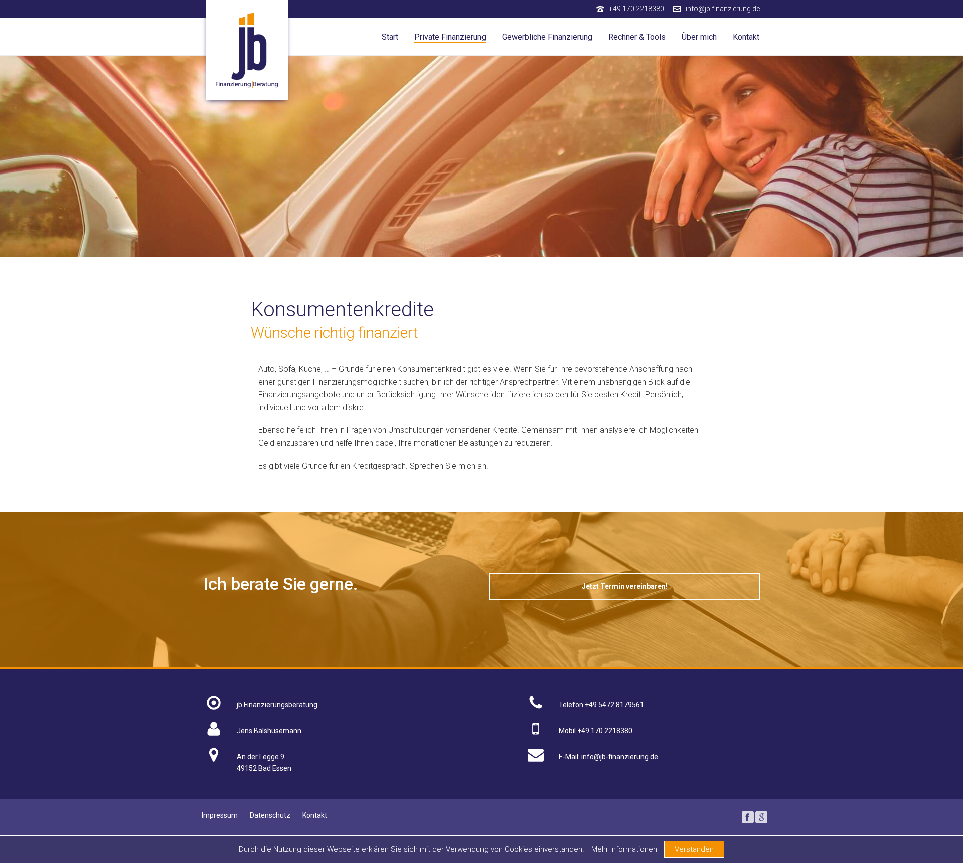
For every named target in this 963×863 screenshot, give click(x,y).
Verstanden (694, 849)
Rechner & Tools (637, 37)
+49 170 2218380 (636, 9)
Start (390, 37)
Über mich (699, 37)
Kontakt (746, 37)
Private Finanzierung (450, 37)
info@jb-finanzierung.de (723, 9)
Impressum (220, 815)
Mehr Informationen (624, 849)
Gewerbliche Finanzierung (547, 37)
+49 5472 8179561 (614, 705)
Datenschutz (270, 815)
